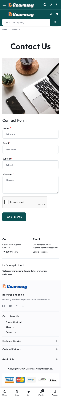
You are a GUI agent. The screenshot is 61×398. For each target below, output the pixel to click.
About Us (10, 327)
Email (6, 143)
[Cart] (57, 14)
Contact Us (11, 332)
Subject (7, 158)
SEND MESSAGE (14, 217)
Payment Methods (14, 322)
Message (8, 174)
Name (7, 127)
